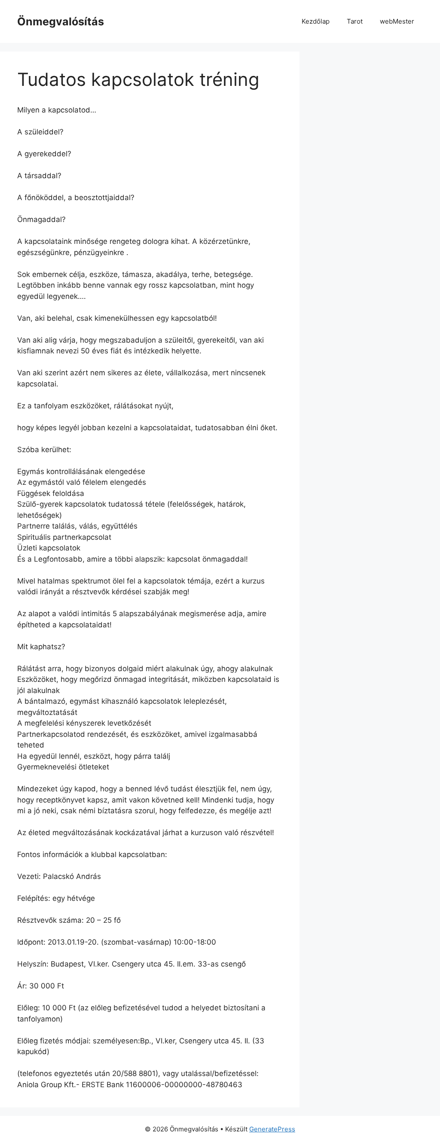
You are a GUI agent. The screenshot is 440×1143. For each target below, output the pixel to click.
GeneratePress (272, 1129)
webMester (397, 21)
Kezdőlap (316, 21)
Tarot (355, 21)
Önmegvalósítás (60, 21)
